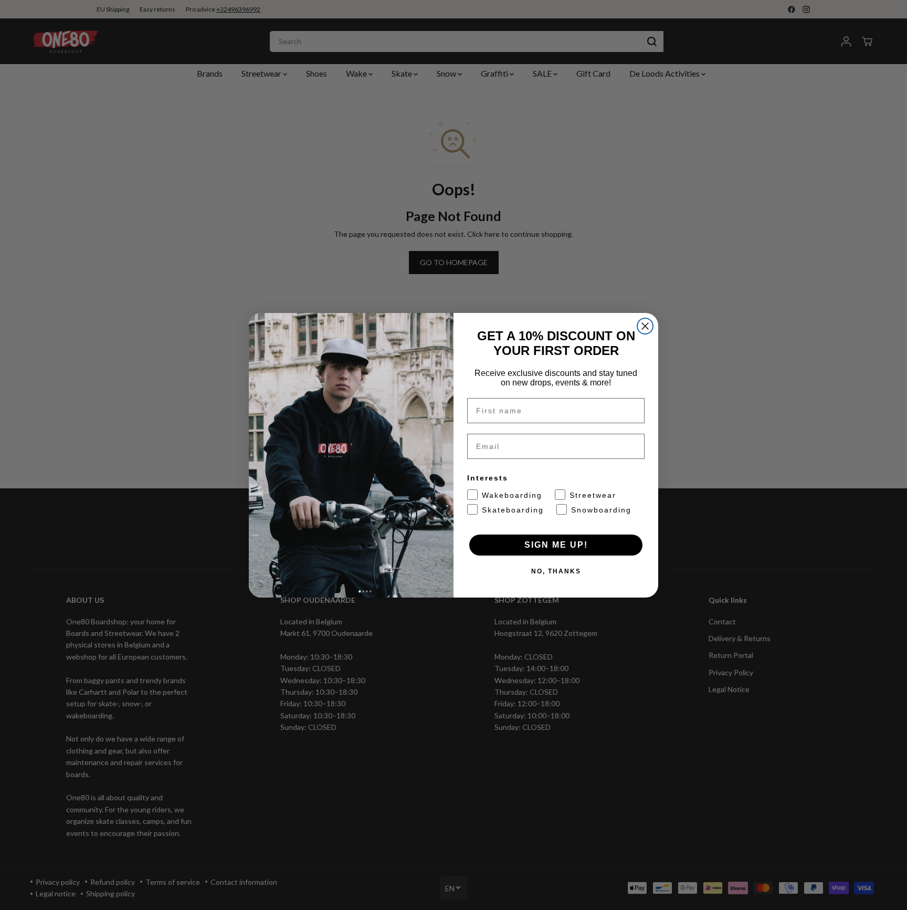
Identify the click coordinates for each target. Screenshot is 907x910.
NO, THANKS (556, 571)
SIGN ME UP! (556, 544)
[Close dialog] (645, 326)
